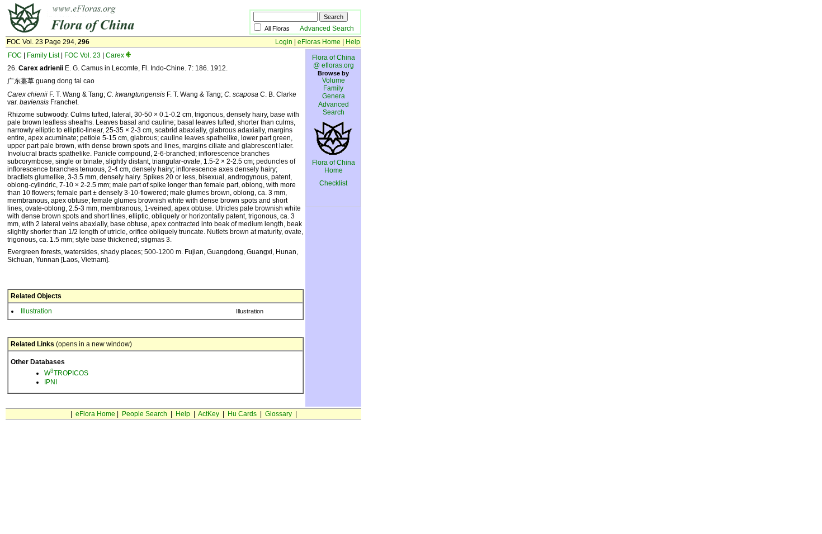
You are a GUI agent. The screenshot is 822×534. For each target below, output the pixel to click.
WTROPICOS (66, 373)
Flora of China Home (333, 166)
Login (283, 42)
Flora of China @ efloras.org (333, 61)
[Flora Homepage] (110, 32)
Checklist (333, 183)
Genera (333, 96)
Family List (43, 55)
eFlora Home (95, 414)
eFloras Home (319, 42)
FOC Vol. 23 (82, 55)
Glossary (278, 414)
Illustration (36, 311)
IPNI (50, 382)
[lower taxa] (128, 55)
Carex (115, 55)
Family (333, 88)
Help (353, 42)
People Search (144, 414)
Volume (333, 80)
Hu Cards (242, 414)
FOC (15, 55)
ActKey (208, 414)
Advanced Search (327, 28)
